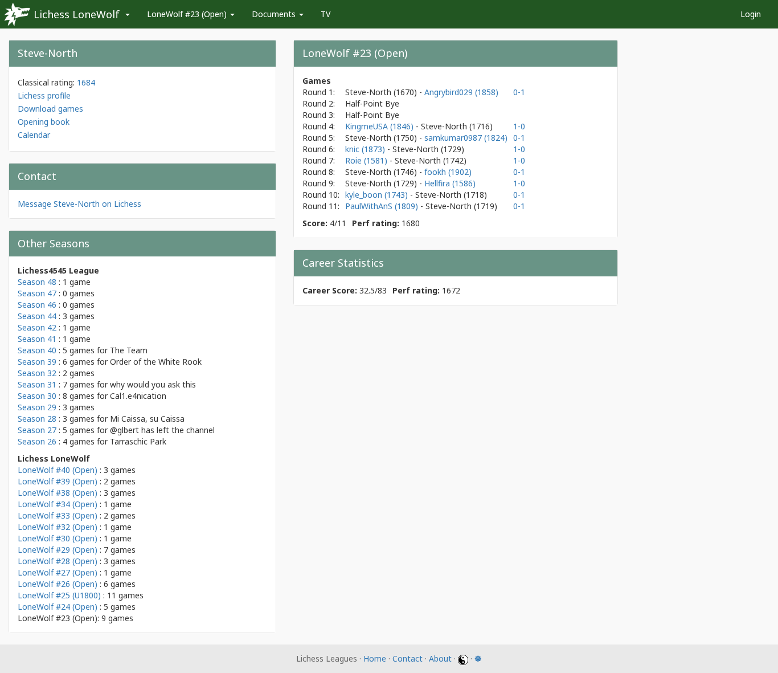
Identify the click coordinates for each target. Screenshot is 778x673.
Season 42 (37, 327)
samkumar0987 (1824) (465, 137)
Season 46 (37, 304)
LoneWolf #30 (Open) (57, 538)
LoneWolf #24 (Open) (57, 606)
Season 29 (37, 407)
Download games (50, 108)
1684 (86, 82)
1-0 (519, 126)
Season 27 (37, 430)
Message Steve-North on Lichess (79, 203)
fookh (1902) (448, 171)
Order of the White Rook (156, 361)
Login (750, 14)
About (440, 658)
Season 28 (37, 418)
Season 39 (37, 361)
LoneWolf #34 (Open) (57, 504)
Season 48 (37, 281)
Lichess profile (44, 95)
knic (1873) (366, 149)
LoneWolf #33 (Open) (57, 515)
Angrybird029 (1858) (461, 92)
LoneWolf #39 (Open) (57, 481)
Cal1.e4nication (138, 395)
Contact (407, 658)
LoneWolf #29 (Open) (57, 549)
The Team (129, 350)
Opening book (43, 121)
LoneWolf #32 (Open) (57, 526)
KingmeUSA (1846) (380, 126)
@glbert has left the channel (162, 430)
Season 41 (37, 338)
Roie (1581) (367, 160)
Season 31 (37, 384)
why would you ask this (153, 384)
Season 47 (37, 293)
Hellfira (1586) (450, 183)
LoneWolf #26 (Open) (57, 583)
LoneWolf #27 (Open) (57, 572)
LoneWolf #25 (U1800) (59, 595)
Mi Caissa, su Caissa (147, 418)
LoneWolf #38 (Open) (57, 492)
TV (325, 14)
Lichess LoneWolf (77, 14)
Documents (275, 14)
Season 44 (37, 316)
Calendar (34, 134)
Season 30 (37, 395)
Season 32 (37, 373)
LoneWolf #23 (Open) (188, 14)
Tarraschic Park (138, 441)
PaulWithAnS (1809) (382, 206)
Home (374, 658)
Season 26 (37, 441)
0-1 (519, 92)
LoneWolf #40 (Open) (57, 469)
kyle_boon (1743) (377, 194)
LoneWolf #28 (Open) (57, 561)
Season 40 (37, 350)
